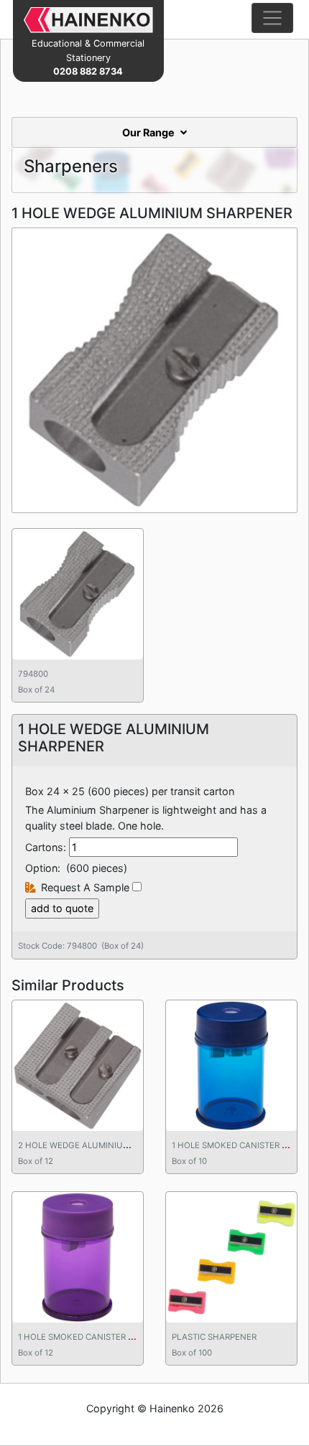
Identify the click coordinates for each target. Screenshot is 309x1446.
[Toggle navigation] (272, 18)
